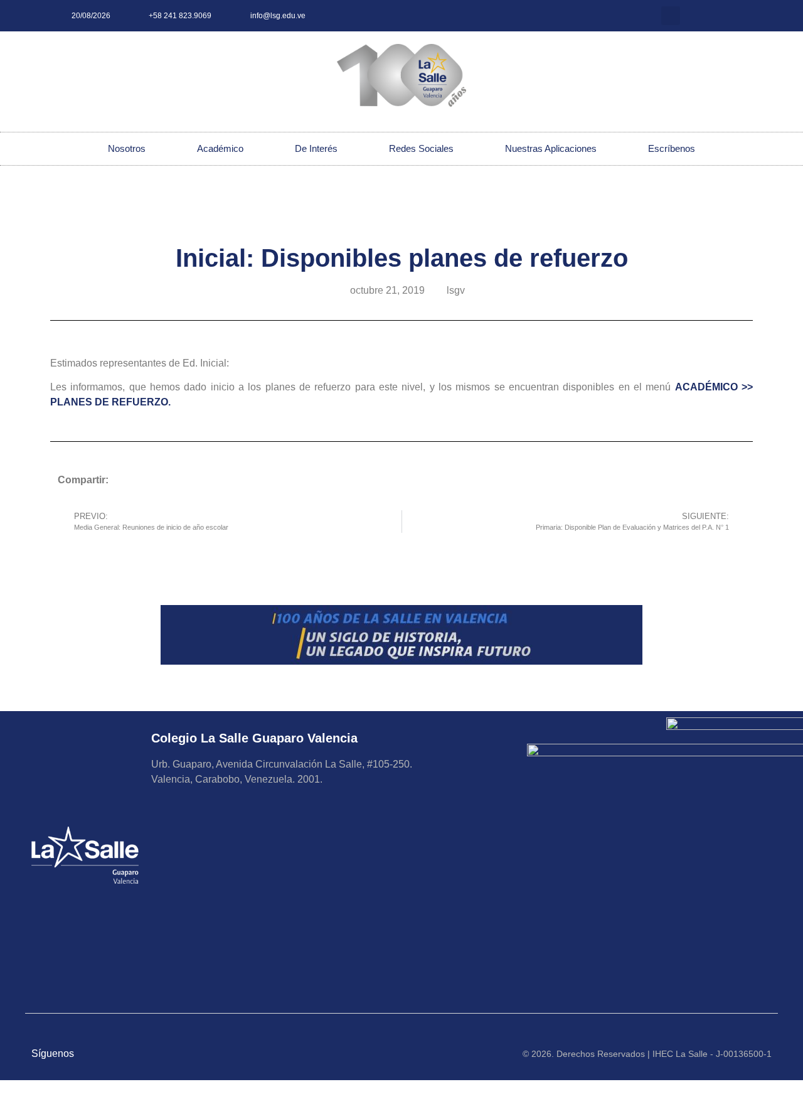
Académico (220, 148)
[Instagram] (698, 15)
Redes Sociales (421, 148)
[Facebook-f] (739, 15)
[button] (670, 15)
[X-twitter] (719, 15)
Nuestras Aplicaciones (551, 148)
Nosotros (127, 148)
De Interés (316, 148)
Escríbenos (671, 148)
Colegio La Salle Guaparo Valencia (254, 738)
